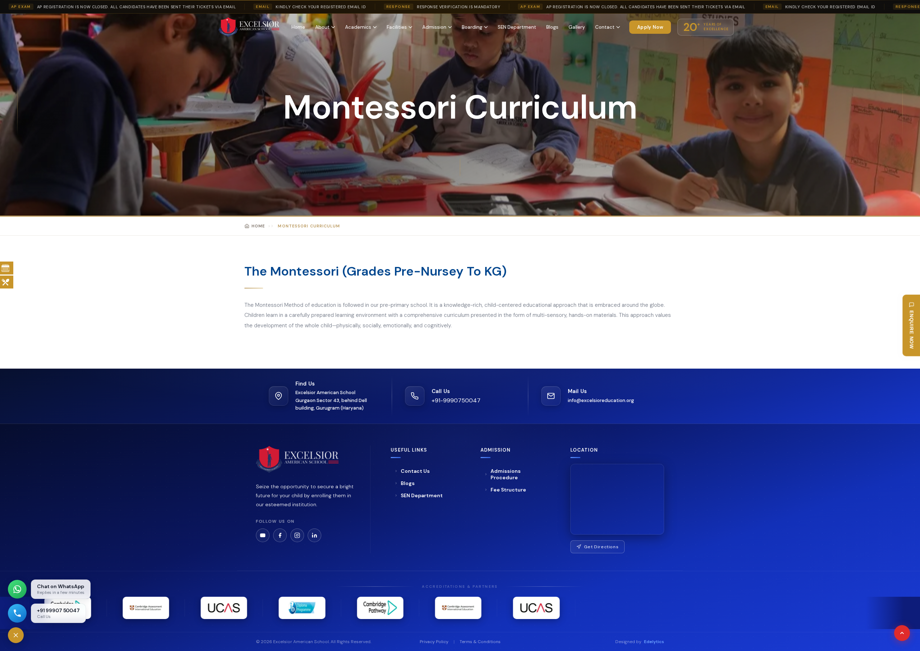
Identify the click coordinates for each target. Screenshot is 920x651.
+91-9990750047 (456, 400)
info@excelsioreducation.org (601, 400)
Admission (434, 27)
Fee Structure (508, 489)
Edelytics (654, 642)
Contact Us (415, 471)
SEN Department (517, 27)
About (322, 27)
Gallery (577, 27)
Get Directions (601, 547)
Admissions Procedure (506, 474)
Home (298, 27)
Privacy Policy (434, 642)
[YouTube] (263, 535)
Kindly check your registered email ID (321, 6)
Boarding (472, 27)
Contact (605, 27)
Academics (358, 27)
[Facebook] (280, 535)
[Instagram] (297, 535)
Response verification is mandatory (458, 6)
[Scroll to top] (902, 633)
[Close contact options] (16, 635)
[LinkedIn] (314, 535)
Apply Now (650, 27)
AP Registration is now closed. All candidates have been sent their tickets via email (136, 6)
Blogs (552, 27)
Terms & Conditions (480, 642)
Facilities (397, 27)
